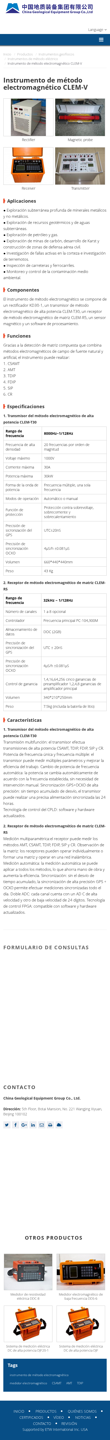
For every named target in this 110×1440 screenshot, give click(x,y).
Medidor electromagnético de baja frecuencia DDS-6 (81, 1296)
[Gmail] (41, 1124)
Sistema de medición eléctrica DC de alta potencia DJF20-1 (28, 1348)
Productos (25, 54)
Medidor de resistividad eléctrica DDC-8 (28, 1296)
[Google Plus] (24, 1124)
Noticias (83, 1417)
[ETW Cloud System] (59, 1124)
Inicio (7, 54)
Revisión (69, 1423)
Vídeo (58, 1417)
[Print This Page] (50, 1124)
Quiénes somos (82, 1411)
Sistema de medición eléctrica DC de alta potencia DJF (81, 1348)
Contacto (19, 1087)
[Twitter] (6, 1124)
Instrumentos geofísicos (56, 54)
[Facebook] (15, 1124)
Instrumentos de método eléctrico (33, 58)
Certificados (31, 1417)
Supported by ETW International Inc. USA (55, 1429)
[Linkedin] (33, 1124)
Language (96, 29)
